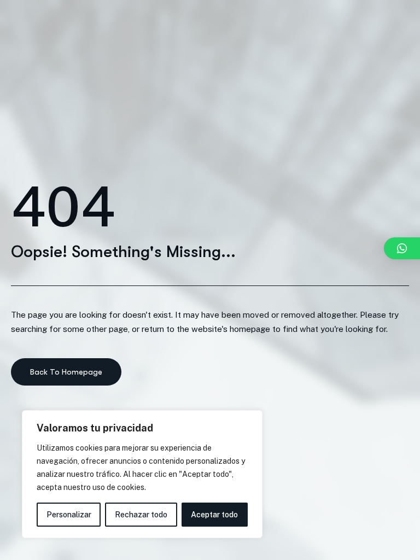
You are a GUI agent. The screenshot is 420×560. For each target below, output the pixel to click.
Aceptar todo (214, 514)
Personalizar (68, 514)
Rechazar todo (141, 514)
